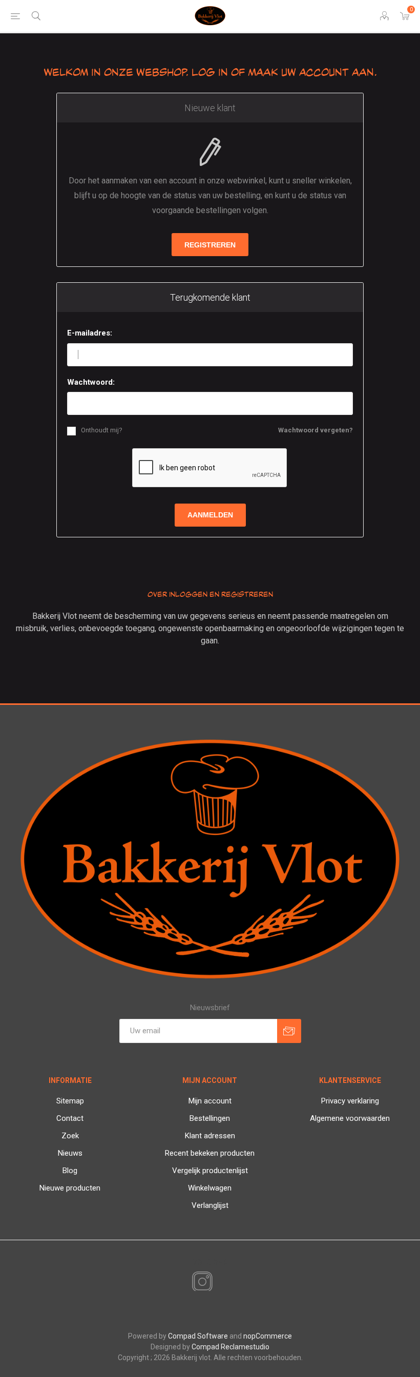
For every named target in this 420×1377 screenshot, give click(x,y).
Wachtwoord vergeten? (315, 430)
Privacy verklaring (350, 1100)
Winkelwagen (210, 1188)
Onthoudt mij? (101, 430)
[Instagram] (200, 1282)
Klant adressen (210, 1135)
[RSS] (220, 1283)
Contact (69, 1118)
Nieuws (70, 1153)
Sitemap (70, 1100)
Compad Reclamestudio (230, 1347)
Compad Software (198, 1336)
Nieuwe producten (69, 1188)
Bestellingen (210, 1118)
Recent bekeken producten (210, 1153)
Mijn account (210, 1100)
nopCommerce (267, 1336)
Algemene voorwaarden (350, 1118)
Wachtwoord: (91, 382)
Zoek (70, 1135)
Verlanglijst (210, 1205)
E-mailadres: (89, 333)
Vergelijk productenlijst (210, 1170)
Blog (69, 1170)
